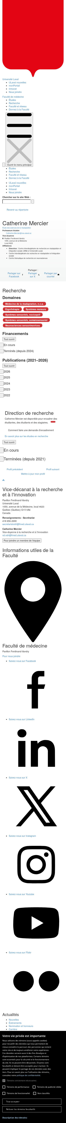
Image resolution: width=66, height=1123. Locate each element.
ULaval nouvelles (17, 82)
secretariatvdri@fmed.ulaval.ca (18, 524)
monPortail (14, 85)
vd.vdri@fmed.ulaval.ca (14, 535)
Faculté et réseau (18, 106)
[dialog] (33, 1077)
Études (12, 99)
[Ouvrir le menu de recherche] (3, 165)
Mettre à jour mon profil (33, 473)
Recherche (14, 103)
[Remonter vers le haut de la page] (33, 480)
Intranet (13, 88)
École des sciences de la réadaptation (16, 228)
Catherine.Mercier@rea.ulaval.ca (18, 233)
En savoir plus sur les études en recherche (26, 436)
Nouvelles (14, 1019)
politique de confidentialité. (29, 1075)
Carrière (13, 1029)
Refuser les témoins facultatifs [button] (20, 1109)
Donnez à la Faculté (19, 109)
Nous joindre (15, 92)
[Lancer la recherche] (32, 201)
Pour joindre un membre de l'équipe (22, 540)
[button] (14, 1117)
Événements (15, 1022)
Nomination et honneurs (21, 1026)
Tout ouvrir (9, 339)
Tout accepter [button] (12, 1101)
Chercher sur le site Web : (16, 197)
